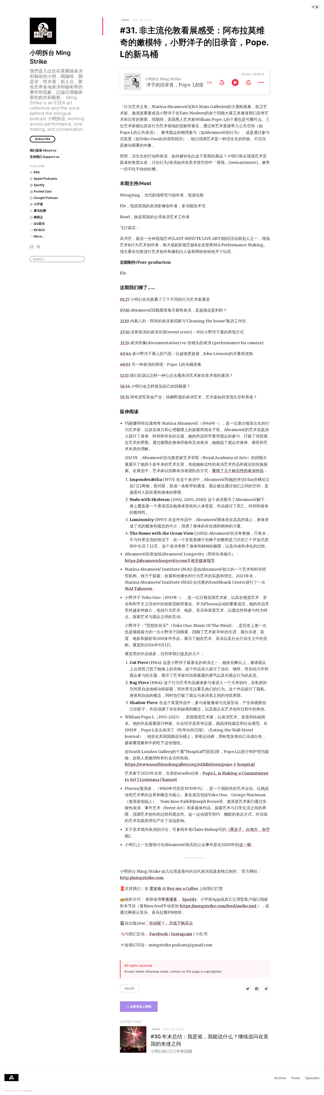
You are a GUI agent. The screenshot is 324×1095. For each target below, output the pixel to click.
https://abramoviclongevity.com (156, 560)
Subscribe (42, 139)
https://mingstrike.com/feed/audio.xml (218, 905)
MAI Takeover (139, 588)
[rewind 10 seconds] (222, 82)
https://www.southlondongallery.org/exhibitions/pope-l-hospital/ (190, 764)
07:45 (125, 310)
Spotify (189, 899)
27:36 (125, 331)
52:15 (124, 375)
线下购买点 (183, 923)
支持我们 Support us (45, 157)
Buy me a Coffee (182, 888)
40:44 (125, 353)
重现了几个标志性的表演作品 (238, 470)
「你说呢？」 (157, 923)
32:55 (124, 342)
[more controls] (261, 82)
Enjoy (129, 988)
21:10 (124, 320)
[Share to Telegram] (266, 988)
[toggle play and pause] (235, 82)
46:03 (125, 364)
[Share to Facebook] (257, 988)
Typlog (27, 1090)
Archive (280, 1078)
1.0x (209, 82)
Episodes (312, 1078)
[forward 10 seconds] (248, 82)
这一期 (245, 844)
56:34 (125, 386)
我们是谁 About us (43, 150)
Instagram (181, 933)
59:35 (124, 397)
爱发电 (155, 888)
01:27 (125, 299)
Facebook (158, 933)
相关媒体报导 (203, 560)
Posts (295, 1078)
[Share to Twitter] (248, 988)
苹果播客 (169, 899)
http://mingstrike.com (142, 877)
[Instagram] (38, 246)
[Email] (31, 246)
